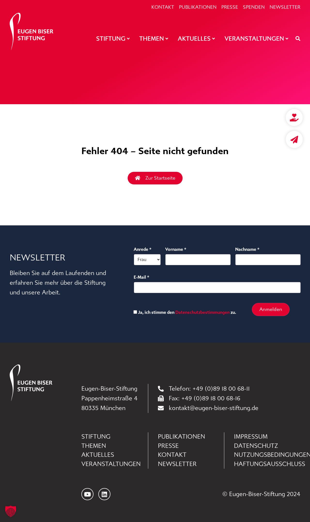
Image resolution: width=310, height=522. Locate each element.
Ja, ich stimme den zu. (187, 312)
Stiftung (95, 436)
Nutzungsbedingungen (267, 455)
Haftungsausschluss (267, 464)
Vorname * (175, 249)
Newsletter (285, 7)
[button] (10, 511)
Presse (229, 7)
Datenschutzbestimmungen (202, 312)
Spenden (254, 7)
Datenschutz (256, 446)
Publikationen (198, 7)
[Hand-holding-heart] (294, 117)
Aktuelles (97, 455)
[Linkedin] (104, 494)
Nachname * (247, 249)
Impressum (251, 436)
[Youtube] (87, 494)
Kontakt (162, 7)
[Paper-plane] (294, 139)
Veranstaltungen (111, 464)
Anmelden (270, 309)
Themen (93, 446)
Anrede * (143, 249)
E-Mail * (141, 277)
